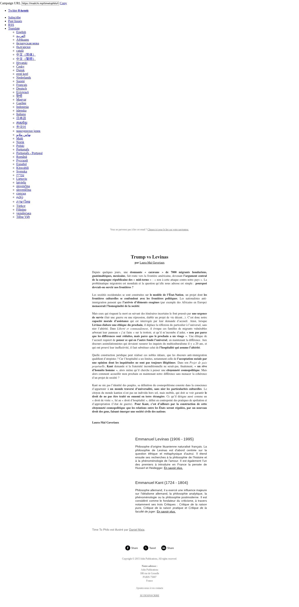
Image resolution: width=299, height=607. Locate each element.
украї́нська (23, 213)
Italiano (21, 114)
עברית (20, 175)
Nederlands (23, 77)
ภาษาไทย (23, 201)
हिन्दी (19, 96)
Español (21, 164)
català (20, 50)
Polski (20, 145)
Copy (63, 3)
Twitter (18, 10)
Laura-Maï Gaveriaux (152, 262)
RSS (11, 24)
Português (22, 149)
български (23, 47)
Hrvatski (21, 63)
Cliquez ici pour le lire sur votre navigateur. (168, 229)
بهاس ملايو (23, 134)
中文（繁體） (26, 58)
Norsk (20, 142)
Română (21, 156)
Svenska (21, 171)
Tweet (152, 548)
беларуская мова (27, 43)
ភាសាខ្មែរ (21, 122)
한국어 (21, 127)
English (21, 32)
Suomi (20, 81)
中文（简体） (26, 54)
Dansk (20, 70)
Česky (20, 66)
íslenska (21, 110)
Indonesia (22, 107)
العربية (20, 36)
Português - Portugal (29, 153)
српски (21, 193)
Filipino (21, 209)
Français (21, 85)
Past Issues (15, 21)
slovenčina (23, 186)
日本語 (21, 118)
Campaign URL (10, 3)
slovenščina (23, 189)
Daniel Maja (136, 529)
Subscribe (14, 17)
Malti (19, 138)
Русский (22, 160)
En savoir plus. (173, 468)
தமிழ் (19, 197)
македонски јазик (28, 131)
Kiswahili (22, 167)
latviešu (21, 182)
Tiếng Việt (23, 217)
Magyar (21, 99)
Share (134, 548)
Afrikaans (22, 39)
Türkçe (20, 206)
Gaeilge (21, 103)
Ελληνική (22, 92)
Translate (14, 28)
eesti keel (22, 74)
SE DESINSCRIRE (149, 595)
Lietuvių (21, 178)
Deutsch (21, 88)
